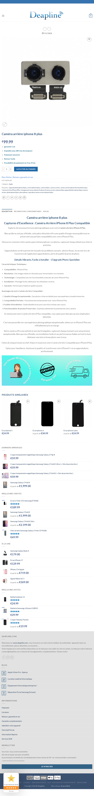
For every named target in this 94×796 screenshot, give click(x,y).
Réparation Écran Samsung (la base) (22, 692)
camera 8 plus (45, 188)
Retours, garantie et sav (11, 716)
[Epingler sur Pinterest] (20, 198)
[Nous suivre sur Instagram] (8, 657)
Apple (11, 184)
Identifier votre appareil (11, 725)
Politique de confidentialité (64, 782)
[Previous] (2, 419)
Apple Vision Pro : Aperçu (18, 672)
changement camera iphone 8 (30, 190)
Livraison (5, 712)
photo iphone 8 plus (13, 192)
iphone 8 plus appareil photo (65, 190)
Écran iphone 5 (7, 431)
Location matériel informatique (20, 679)
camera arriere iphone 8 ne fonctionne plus (73, 188)
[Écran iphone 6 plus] (78, 413)
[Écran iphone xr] (47, 413)
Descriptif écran (8, 730)
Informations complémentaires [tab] (27, 211)
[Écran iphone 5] (16, 413)
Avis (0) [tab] (45, 211)
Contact (26, 782)
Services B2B (7, 739)
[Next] (92, 419)
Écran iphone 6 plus (71, 431)
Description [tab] (7, 211)
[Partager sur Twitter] (12, 198)
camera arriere (55, 188)
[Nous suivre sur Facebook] (4, 657)
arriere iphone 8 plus (33, 188)
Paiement (5, 708)
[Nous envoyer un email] (12, 657)
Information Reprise (9, 734)
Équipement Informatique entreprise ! (22, 685)
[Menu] (3, 16)
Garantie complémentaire (12, 721)
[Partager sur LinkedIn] (24, 198)
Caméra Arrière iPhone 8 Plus (11, 190)
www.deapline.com (20, 643)
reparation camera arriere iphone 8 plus (40, 192)
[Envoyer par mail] (16, 198)
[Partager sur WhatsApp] (4, 198)
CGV (49, 782)
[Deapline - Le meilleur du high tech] (47, 15)
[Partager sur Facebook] (8, 198)
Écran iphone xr (38, 431)
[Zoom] (5, 124)
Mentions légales (39, 782)
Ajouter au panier (25, 169)
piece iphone (23, 192)
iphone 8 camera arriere (48, 190)
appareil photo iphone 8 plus (18, 188)
